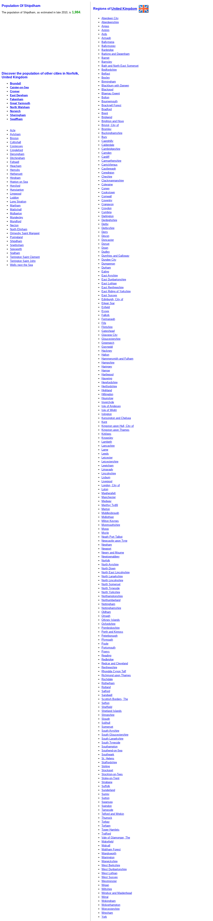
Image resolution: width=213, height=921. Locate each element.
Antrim (105, 30)
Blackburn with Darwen (115, 85)
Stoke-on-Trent (110, 778)
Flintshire (107, 327)
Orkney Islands (111, 619)
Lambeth (107, 441)
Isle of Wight (109, 410)
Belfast (106, 73)
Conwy (106, 188)
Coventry (107, 200)
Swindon (107, 805)
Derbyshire (108, 228)
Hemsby (15, 169)
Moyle (105, 532)
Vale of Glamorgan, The (116, 837)
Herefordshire (110, 382)
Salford (106, 691)
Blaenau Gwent (111, 93)
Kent (104, 422)
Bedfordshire (109, 69)
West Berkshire (111, 865)
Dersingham (17, 154)
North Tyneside (111, 588)
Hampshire (108, 362)
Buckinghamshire (112, 133)
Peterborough (110, 635)
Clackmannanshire (113, 180)
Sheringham (18, 115)
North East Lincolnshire (116, 572)
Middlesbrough (110, 513)
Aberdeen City (110, 18)
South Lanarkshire (112, 738)
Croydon (106, 208)
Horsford (15, 185)
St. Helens (108, 758)
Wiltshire (107, 889)
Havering (107, 378)
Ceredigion (108, 172)
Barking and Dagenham (116, 53)
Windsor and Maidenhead (117, 893)
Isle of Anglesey (111, 406)
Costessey (16, 146)
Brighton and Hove (113, 121)
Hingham (15, 177)
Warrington (108, 857)
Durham (106, 267)
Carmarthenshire (111, 160)
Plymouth (107, 639)
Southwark (108, 754)
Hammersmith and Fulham (117, 358)
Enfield (106, 307)
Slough (106, 718)
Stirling (106, 766)
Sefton (105, 703)
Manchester (109, 497)
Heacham (15, 165)
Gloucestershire (111, 338)
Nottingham (108, 604)
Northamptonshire (112, 596)
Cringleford (16, 150)
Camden (106, 152)
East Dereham (19, 95)
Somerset (107, 726)
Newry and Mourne (113, 552)
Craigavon (108, 204)
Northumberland (111, 600)
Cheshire (107, 176)
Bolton (105, 97)
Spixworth (16, 249)
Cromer (15, 91)
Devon (105, 235)
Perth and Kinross (112, 631)
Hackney (107, 350)
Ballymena (108, 42)
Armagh (106, 38)
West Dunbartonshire (114, 869)
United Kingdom (124, 8)
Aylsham (15, 134)
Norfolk (106, 560)
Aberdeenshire (110, 22)
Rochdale (107, 679)
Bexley (106, 77)
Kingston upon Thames (115, 429)
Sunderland (108, 790)
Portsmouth (108, 647)
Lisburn (106, 477)
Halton (105, 354)
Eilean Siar (108, 303)
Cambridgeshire (111, 148)
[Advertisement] (33, 43)
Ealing (105, 271)
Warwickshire (110, 861)
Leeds (105, 453)
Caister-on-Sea (19, 87)
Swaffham (16, 119)
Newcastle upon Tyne (114, 540)
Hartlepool (108, 374)
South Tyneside (111, 742)
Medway (106, 501)
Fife (104, 323)
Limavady (107, 469)
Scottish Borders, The (115, 699)
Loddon (14, 197)
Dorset (105, 243)
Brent (105, 113)
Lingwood (15, 193)
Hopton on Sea (19, 181)
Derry (105, 232)
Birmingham (109, 81)
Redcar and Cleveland (115, 663)
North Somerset (111, 584)
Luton (105, 489)
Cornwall (107, 196)
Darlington (108, 216)
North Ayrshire (110, 564)
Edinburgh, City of (112, 299)
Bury (104, 137)
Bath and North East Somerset (120, 65)
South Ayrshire (110, 730)
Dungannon (108, 263)
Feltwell (14, 162)
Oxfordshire (108, 623)
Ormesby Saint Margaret (25, 233)
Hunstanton (17, 189)
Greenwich (108, 342)
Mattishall (16, 209)
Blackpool (107, 89)
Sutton (105, 798)
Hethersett (16, 173)
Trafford (106, 833)
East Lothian (109, 283)
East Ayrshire (110, 275)
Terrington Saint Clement (25, 257)
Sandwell (107, 695)
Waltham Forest (111, 849)
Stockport (107, 770)
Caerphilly (107, 140)
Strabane (107, 782)
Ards (104, 34)
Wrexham (107, 912)
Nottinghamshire (111, 608)
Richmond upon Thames (116, 675)
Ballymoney (109, 45)
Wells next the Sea (21, 264)
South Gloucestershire (115, 734)
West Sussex (110, 877)
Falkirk (106, 315)
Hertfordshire (109, 386)
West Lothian (109, 873)
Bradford (107, 109)
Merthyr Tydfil (110, 505)
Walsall (106, 845)
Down (105, 247)
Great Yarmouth (20, 103)
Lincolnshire (109, 473)
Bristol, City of (110, 125)
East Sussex (109, 295)
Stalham (15, 253)
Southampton (110, 746)
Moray (105, 528)
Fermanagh (108, 319)
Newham (107, 544)
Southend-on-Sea (112, 750)
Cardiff (105, 156)
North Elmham (18, 229)
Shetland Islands (112, 710)
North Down (108, 568)
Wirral (105, 897)
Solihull (106, 722)
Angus (105, 26)
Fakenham (16, 99)
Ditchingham (17, 158)
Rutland (106, 687)
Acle (12, 130)
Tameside (107, 809)
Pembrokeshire (111, 627)
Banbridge (108, 49)
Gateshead (108, 330)
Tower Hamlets (110, 829)
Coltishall (15, 142)
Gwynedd (107, 346)
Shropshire (108, 714)
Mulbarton (16, 213)
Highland (107, 390)
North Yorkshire (111, 592)
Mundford (15, 221)
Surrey (105, 794)
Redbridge (108, 659)
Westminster (109, 881)
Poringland (16, 237)
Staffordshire (109, 762)
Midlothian (108, 517)
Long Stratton (18, 201)
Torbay (106, 821)
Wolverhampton (111, 904)
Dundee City (109, 259)
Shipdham (16, 241)
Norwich (15, 111)
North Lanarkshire (112, 576)
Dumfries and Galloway (115, 255)
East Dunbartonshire (114, 279)
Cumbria (106, 212)
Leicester (107, 457)
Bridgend (107, 117)
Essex (105, 311)
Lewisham (108, 465)
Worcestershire (111, 908)
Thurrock (107, 817)
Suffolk (106, 786)
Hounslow (107, 398)
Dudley (106, 251)
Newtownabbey (111, 556)
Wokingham (109, 900)
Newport (106, 548)
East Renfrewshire (113, 287)
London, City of (111, 485)
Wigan (105, 885)
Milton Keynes (110, 520)
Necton (14, 225)
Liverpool (107, 481)
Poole (105, 643)
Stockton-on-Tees (112, 774)
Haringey (107, 366)
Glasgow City (110, 334)
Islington (107, 414)
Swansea (107, 802)
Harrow (106, 370)
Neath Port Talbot (112, 536)
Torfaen (106, 825)
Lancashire (108, 445)
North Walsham (20, 107)
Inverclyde (108, 402)
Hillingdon (107, 394)
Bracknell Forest (111, 105)
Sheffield (107, 707)
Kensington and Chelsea (116, 418)
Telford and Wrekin (113, 813)
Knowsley (107, 437)
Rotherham (108, 683)
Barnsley (107, 61)
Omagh (106, 615)
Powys (106, 651)
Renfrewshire (109, 667)
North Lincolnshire (112, 580)
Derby (105, 224)
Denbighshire (109, 220)
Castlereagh (109, 168)
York (104, 916)
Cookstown (108, 192)
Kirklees (106, 433)
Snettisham (17, 245)
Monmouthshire (111, 524)
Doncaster (108, 239)
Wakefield (107, 841)
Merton (106, 509)
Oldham (106, 612)
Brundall (15, 83)
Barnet (105, 57)
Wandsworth (109, 853)
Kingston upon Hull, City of (118, 425)
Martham (15, 205)
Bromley (106, 129)
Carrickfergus (110, 164)
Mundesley (16, 217)
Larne (105, 449)
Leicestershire (110, 461)
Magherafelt (109, 493)
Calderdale (108, 144)
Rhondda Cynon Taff (114, 671)
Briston (14, 138)
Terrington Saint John (23, 260)
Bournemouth (110, 101)
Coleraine (107, 184)
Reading (106, 655)
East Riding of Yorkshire (116, 291)
